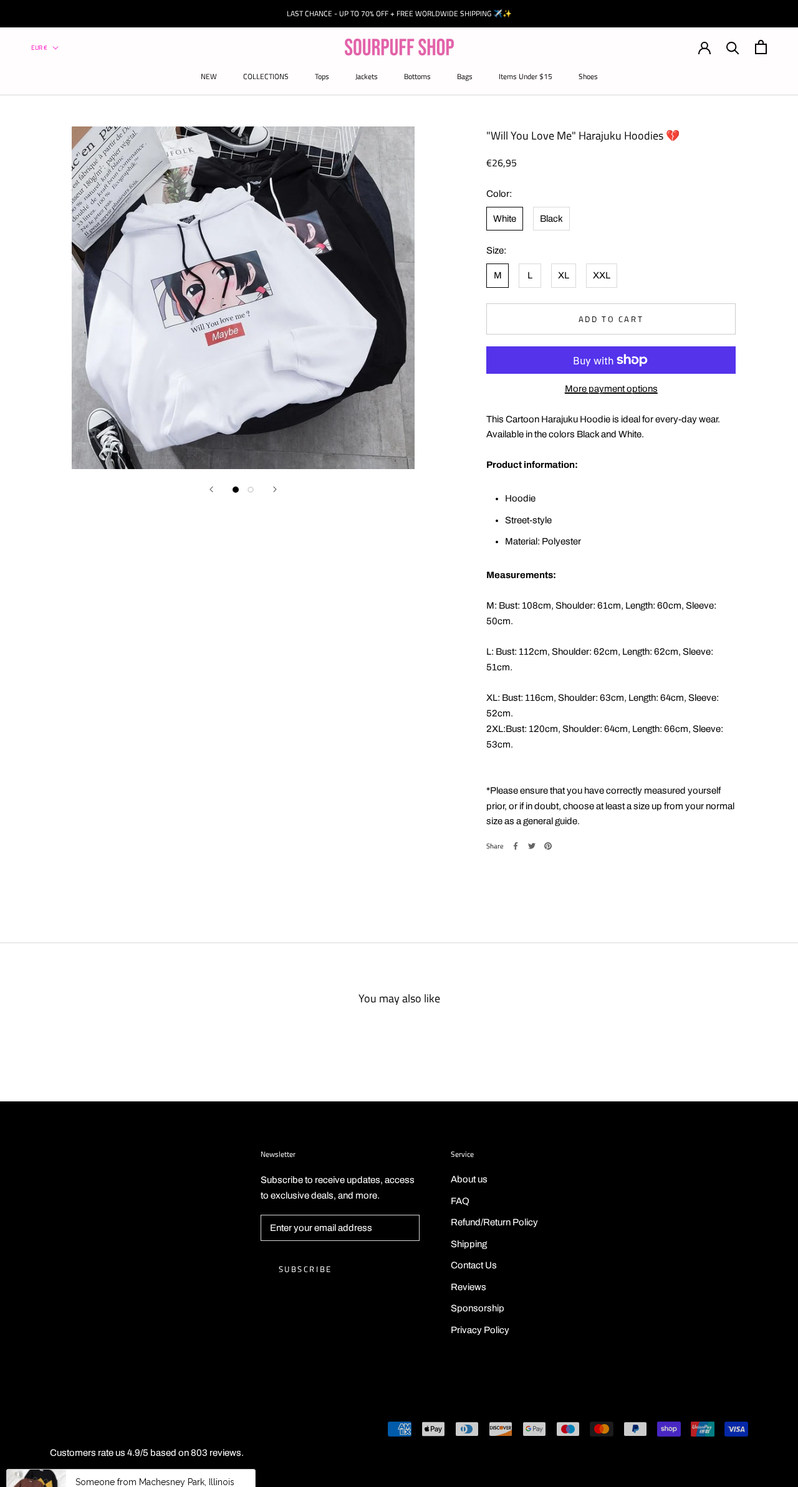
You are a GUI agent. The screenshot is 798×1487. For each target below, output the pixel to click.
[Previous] (211, 489)
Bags (465, 76)
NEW (209, 76)
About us (469, 1179)
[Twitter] (532, 846)
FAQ (460, 1201)
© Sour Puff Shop (75, 1431)
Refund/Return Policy (494, 1222)
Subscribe (305, 1269)
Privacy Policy (480, 1330)
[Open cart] (761, 47)
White (504, 218)
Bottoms (417, 76)
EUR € (39, 47)
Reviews (468, 1287)
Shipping (469, 1244)
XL (563, 275)
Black (551, 218)
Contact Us (474, 1265)
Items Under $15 (525, 76)
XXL (601, 275)
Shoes (588, 76)
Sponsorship (477, 1308)
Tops (322, 76)
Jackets (366, 76)
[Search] (732, 47)
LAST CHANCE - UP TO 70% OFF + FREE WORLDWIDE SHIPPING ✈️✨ (399, 13)
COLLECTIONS (266, 76)
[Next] (275, 489)
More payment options (611, 388)
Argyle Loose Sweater (181, 1458)
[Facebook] (515, 846)
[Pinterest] (548, 846)
